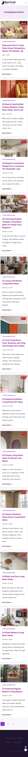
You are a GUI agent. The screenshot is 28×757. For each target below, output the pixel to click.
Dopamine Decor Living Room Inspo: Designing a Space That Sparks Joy (13, 48)
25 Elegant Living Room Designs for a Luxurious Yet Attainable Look (13, 166)
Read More (7, 74)
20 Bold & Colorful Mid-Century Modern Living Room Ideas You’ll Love (13, 107)
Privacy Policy (10, 738)
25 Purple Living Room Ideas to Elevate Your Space (12, 458)
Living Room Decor (8, 41)
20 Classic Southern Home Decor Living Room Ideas (14, 517)
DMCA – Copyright (14, 742)
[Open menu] (26, 3)
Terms (20, 738)
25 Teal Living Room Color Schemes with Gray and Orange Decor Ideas (14, 343)
